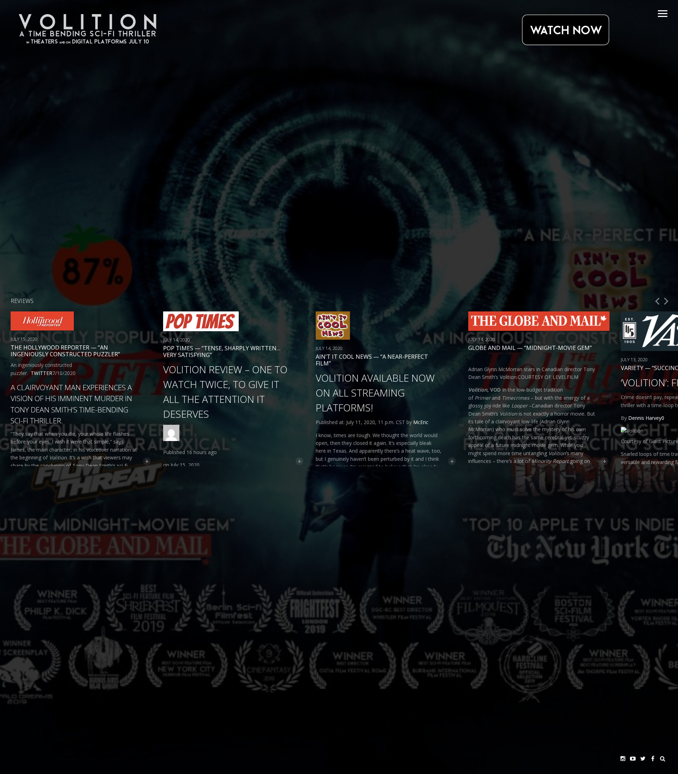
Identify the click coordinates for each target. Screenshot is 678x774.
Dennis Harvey (644, 418)
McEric (420, 422)
